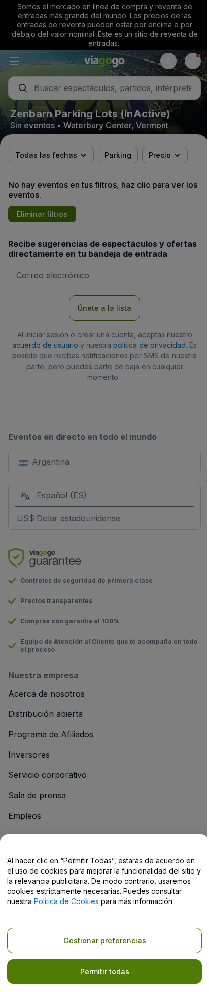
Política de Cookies (66, 901)
